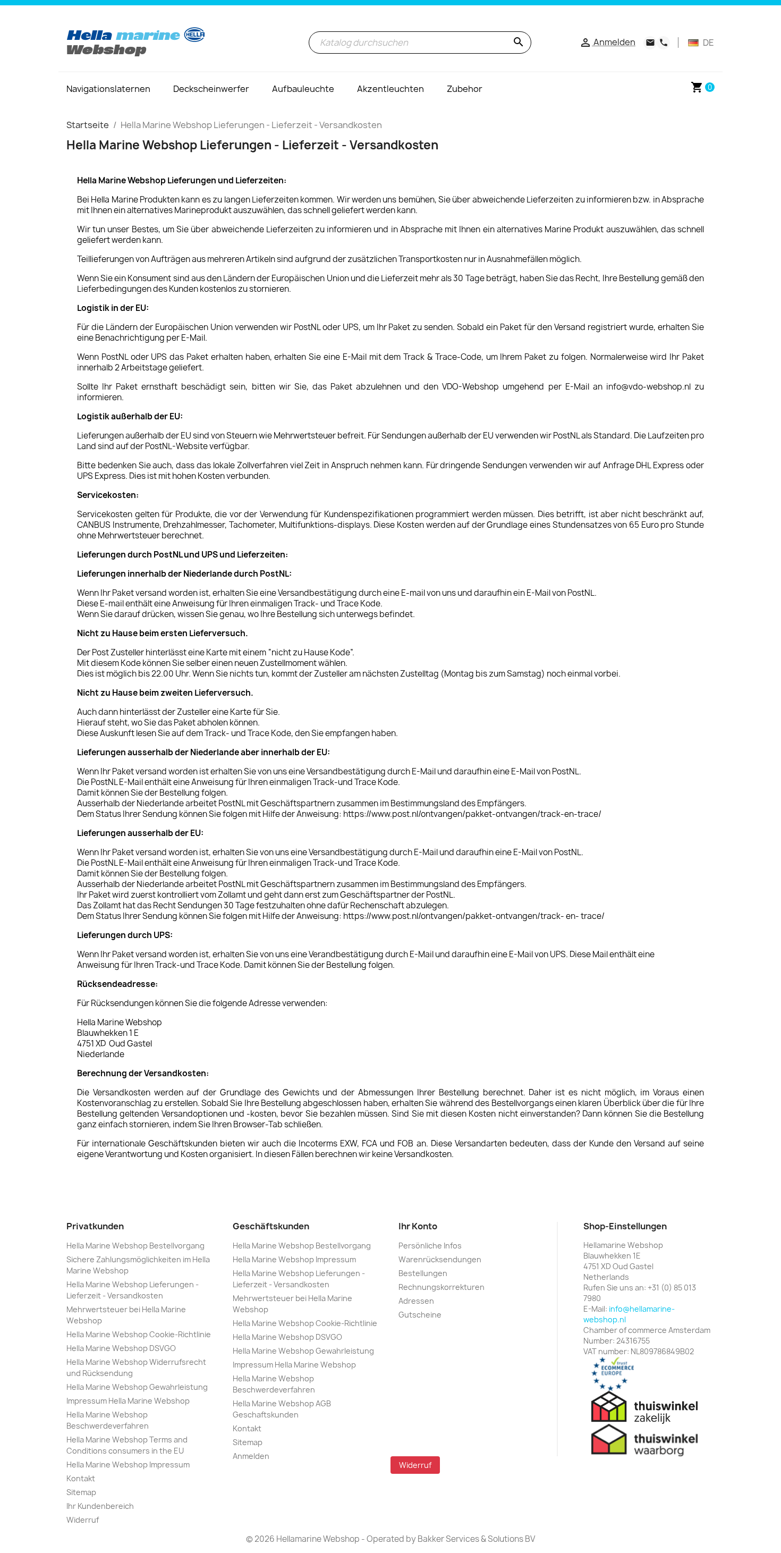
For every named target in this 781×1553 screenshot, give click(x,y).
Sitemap (81, 1492)
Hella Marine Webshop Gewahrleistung (137, 1387)
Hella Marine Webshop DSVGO (121, 1348)
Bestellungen (422, 1273)
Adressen (416, 1301)
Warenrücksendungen (439, 1259)
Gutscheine (420, 1315)
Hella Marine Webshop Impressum (128, 1464)
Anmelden (251, 1456)
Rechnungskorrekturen (441, 1287)
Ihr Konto (417, 1226)
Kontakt (80, 1478)
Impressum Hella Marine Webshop (128, 1401)
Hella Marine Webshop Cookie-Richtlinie (138, 1334)
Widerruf (82, 1520)
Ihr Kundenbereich (100, 1506)
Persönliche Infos (430, 1245)
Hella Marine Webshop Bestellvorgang (135, 1245)
